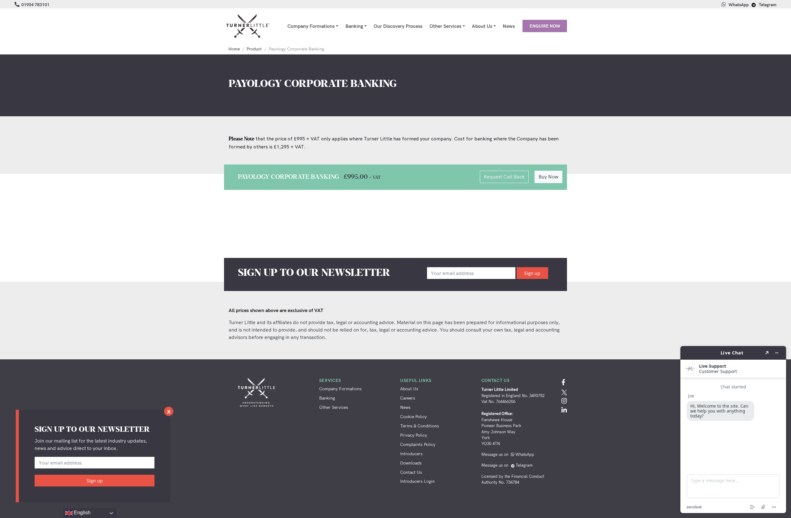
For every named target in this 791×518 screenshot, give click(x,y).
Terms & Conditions (419, 425)
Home (234, 49)
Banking (354, 26)
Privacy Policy (413, 435)
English (82, 512)
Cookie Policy (413, 416)
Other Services (445, 26)
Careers (407, 397)
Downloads (411, 462)
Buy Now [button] (548, 176)
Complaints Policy (417, 444)
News (509, 26)
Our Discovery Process (398, 26)
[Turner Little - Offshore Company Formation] (247, 26)
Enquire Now (545, 25)
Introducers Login (417, 481)
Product (254, 49)
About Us (482, 26)
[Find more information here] (733, 429)
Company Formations (311, 26)
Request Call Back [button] (504, 176)
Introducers (411, 453)
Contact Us (411, 472)
